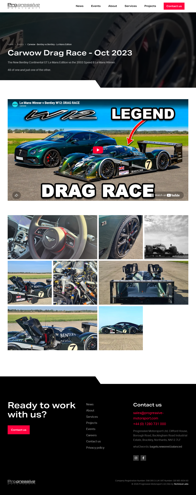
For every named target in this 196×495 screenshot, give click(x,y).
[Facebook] (143, 458)
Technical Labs (181, 484)
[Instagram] (136, 458)
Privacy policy (95, 447)
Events (96, 6)
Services (131, 6)
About (112, 6)
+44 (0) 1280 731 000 (149, 424)
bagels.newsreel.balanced (166, 446)
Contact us (93, 441)
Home (10, 44)
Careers (91, 435)
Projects (150, 6)
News (79, 6)
